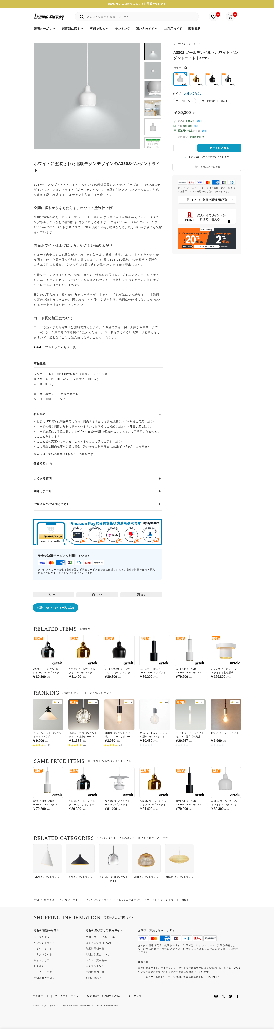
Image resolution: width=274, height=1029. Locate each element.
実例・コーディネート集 (100, 937)
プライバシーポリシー (68, 996)
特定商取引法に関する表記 (103, 996)
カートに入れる (219, 147)
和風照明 (39, 966)
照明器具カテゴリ (44, 977)
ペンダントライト (44, 942)
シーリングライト (44, 937)
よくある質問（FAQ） (99, 942)
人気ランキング (95, 966)
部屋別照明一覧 (95, 948)
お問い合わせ (94, 977)
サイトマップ (133, 996)
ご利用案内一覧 (95, 972)
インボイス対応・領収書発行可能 (209, 199)
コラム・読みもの (96, 960)
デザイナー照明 (43, 972)
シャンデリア (42, 960)
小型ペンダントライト (189, 44)
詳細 (199, 121)
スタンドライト (43, 954)
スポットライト (43, 948)
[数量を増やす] (190, 148)
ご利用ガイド (41, 996)
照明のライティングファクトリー (57, 1005)
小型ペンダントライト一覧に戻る (55, 607)
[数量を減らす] (177, 148)
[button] (42, 92)
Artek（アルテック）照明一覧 (55, 347)
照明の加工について (98, 954)
